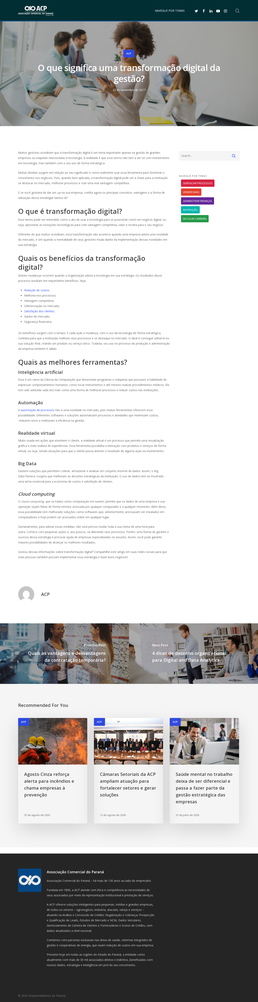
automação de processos (37, 410)
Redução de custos (36, 290)
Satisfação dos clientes (39, 311)
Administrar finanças (197, 201)
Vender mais (191, 192)
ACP (128, 53)
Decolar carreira (195, 218)
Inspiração (190, 210)
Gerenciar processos (197, 183)
